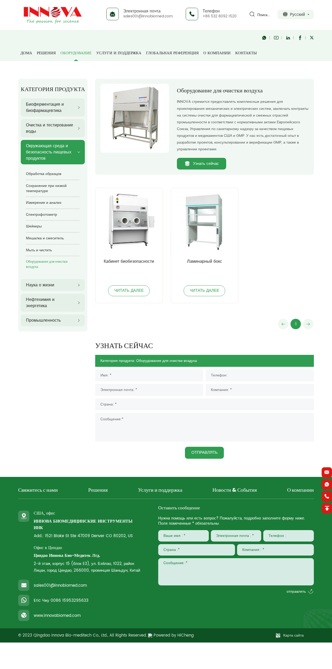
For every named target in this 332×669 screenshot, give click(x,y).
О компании (217, 53)
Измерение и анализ (43, 202)
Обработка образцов (43, 174)
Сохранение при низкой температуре (46, 188)
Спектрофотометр (41, 214)
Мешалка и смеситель (45, 238)
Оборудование (76, 53)
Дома (26, 53)
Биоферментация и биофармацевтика (45, 107)
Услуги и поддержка (118, 53)
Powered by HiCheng (174, 635)
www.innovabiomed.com (57, 616)
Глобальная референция (172, 53)
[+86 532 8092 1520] (327, 496)
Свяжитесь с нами (38, 490)
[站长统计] (150, 635)
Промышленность (43, 320)
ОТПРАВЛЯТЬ (204, 453)
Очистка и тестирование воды (49, 128)
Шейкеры (34, 226)
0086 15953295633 (69, 601)
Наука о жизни (40, 285)
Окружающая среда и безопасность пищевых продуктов (48, 152)
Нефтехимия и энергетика (40, 302)
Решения (46, 53)
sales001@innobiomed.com (148, 16)
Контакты (246, 53)
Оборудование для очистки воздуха (47, 264)
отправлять (296, 591)
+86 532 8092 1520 (220, 16)
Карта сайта (293, 635)
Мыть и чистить (39, 250)
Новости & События (234, 490)
